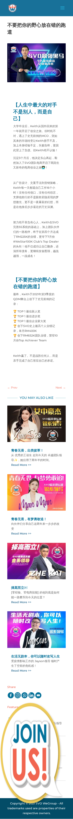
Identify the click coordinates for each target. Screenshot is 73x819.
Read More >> (21, 465)
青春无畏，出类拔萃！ (27, 450)
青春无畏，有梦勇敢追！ (29, 519)
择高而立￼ (19, 588)
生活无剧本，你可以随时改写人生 (35, 656)
